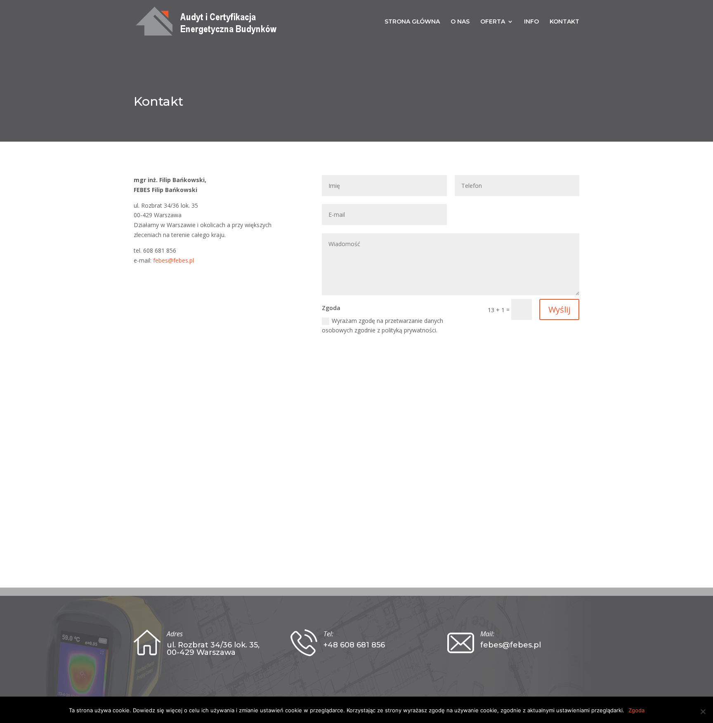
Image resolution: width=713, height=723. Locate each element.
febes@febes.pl (173, 260)
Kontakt (564, 22)
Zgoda (636, 710)
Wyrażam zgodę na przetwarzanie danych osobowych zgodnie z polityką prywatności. (382, 325)
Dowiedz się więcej (157, 710)
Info (531, 22)
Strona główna (412, 22)
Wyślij (559, 309)
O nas (460, 22)
